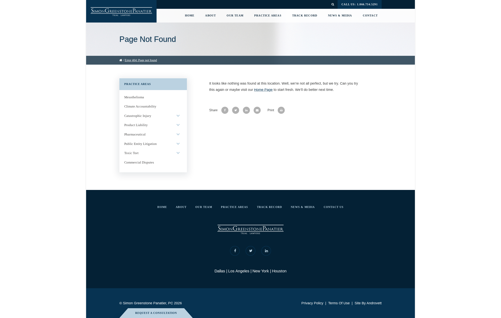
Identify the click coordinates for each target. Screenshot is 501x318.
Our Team (235, 15)
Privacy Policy (312, 303)
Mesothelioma (134, 97)
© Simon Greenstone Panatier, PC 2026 (150, 303)
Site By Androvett (368, 303)
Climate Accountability (140, 106)
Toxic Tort (131, 153)
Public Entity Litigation (140, 144)
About (210, 15)
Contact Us (334, 207)
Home (190, 15)
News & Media (340, 15)
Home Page (263, 90)
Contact (370, 15)
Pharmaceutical (135, 134)
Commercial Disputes (139, 162)
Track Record (304, 15)
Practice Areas (267, 15)
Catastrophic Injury (137, 116)
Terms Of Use (339, 303)
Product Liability (136, 125)
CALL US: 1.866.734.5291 (360, 4)
